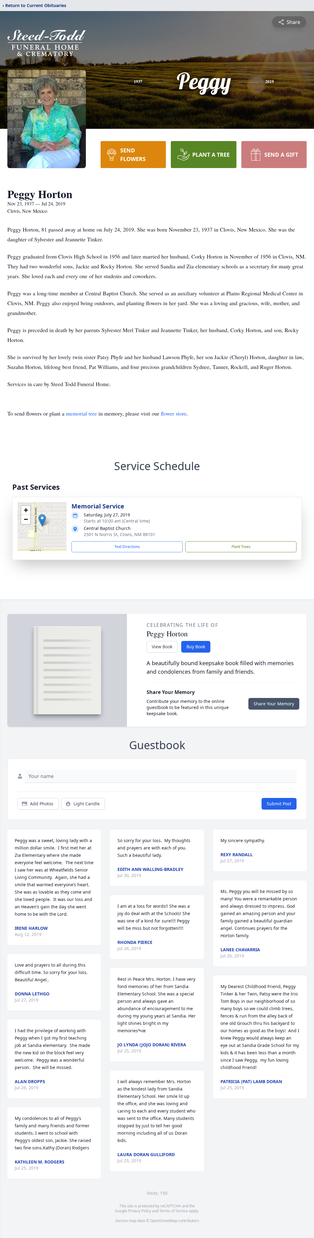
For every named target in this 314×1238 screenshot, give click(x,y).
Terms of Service (173, 1210)
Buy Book (195, 647)
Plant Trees (241, 546)
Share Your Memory (274, 704)
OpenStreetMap (163, 1220)
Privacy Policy (139, 1210)
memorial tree (81, 413)
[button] (42, 520)
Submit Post (279, 804)
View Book (162, 647)
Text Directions (127, 546)
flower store (173, 413)
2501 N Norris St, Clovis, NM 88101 (119, 534)
